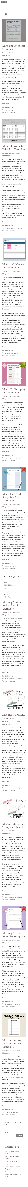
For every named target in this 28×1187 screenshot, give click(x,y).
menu (8, 458)
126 (4, 1125)
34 (15, 1122)
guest (10, 788)
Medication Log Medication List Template (11, 1043)
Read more (5, 103)
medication (10, 1112)
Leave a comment (10, 112)
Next (8, 1125)
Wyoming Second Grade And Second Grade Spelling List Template (13, 1174)
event (6, 788)
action (6, 678)
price (8, 228)
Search (7, 1132)
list (5, 110)
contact (7, 353)
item (10, 1004)
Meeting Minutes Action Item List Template (12, 605)
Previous (5, 1122)
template (12, 110)
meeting (13, 678)
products (13, 228)
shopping (13, 458)
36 (20, 1122)
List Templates (9, 107)
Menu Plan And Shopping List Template (11, 497)
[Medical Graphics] (4, 2)
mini (8, 110)
